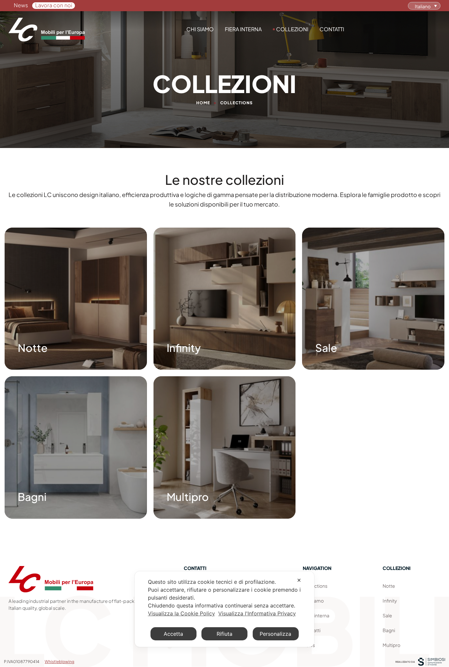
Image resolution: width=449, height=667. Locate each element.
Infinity (390, 601)
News (21, 5)
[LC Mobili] (47, 29)
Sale (387, 615)
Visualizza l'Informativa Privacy (257, 613)
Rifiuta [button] (224, 633)
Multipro (391, 645)
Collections (315, 586)
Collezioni (292, 29)
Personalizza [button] (275, 633)
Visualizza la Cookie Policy (181, 613)
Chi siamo (200, 29)
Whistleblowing (59, 661)
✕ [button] (299, 580)
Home (203, 102)
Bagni (389, 630)
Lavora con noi (54, 5)
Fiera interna (243, 29)
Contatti (331, 29)
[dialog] (224, 609)
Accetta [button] (173, 633)
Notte (389, 586)
